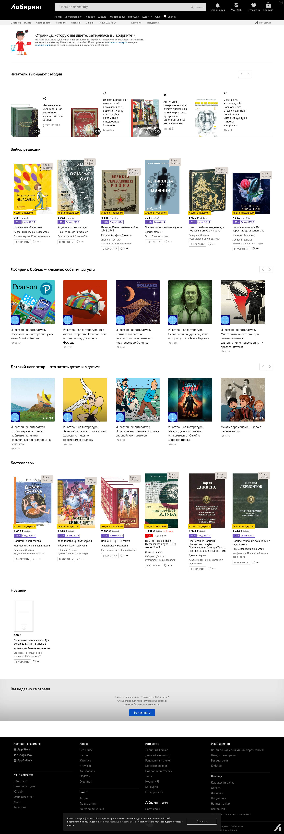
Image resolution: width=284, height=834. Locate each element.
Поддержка (153, 22)
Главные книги (89, 803)
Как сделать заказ (222, 782)
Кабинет (216, 766)
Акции (84, 798)
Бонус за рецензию (92, 809)
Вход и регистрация (224, 755)
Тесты (149, 776)
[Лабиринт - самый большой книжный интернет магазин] (31, 6)
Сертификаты (43, 22)
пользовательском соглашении (120, 821)
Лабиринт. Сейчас (156, 750)
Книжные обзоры (156, 766)
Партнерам (152, 809)
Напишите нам (220, 803)
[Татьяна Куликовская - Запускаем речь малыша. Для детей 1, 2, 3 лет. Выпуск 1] (24, 631)
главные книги (43, 45)
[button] (241, 74)
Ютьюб (18, 791)
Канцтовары (117, 16)
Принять (202, 821)
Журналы (86, 760)
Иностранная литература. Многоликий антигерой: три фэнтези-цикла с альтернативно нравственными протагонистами (242, 338)
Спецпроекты (154, 792)
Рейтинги (61, 22)
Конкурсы (151, 787)
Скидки (89, 22)
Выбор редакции (26, 149)
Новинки (18, 590)
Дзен (17, 802)
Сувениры (86, 781)
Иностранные (73, 16)
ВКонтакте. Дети (24, 786)
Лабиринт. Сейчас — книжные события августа (53, 269)
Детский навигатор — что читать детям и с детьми (56, 367)
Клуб (158, 16)
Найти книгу (142, 712)
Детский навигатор (157, 755)
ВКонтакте (20, 781)
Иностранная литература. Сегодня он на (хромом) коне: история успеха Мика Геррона (188, 334)
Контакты (136, 22)
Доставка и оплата (21, 22)
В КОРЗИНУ (22, 242)
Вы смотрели (219, 760)
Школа (102, 16)
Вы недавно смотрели (30, 688)
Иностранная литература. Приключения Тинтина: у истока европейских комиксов (137, 431)
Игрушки (133, 16)
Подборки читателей (158, 771)
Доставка (217, 793)
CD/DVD (85, 776)
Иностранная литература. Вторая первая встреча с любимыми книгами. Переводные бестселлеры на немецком (31, 435)
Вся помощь (219, 809)
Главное (90, 16)
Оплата (215, 788)
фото (47, 167)
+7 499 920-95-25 (107, 22)
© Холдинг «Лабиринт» (229, 826)
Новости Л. (152, 781)
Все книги (86, 750)
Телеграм (20, 807)
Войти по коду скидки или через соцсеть (237, 750)
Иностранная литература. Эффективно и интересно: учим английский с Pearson (32, 334)
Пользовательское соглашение (231, 814)
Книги (58, 16)
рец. (46, 164)
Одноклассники (24, 797)
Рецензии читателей (158, 760)
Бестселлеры (23, 462)
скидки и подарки (117, 42)
